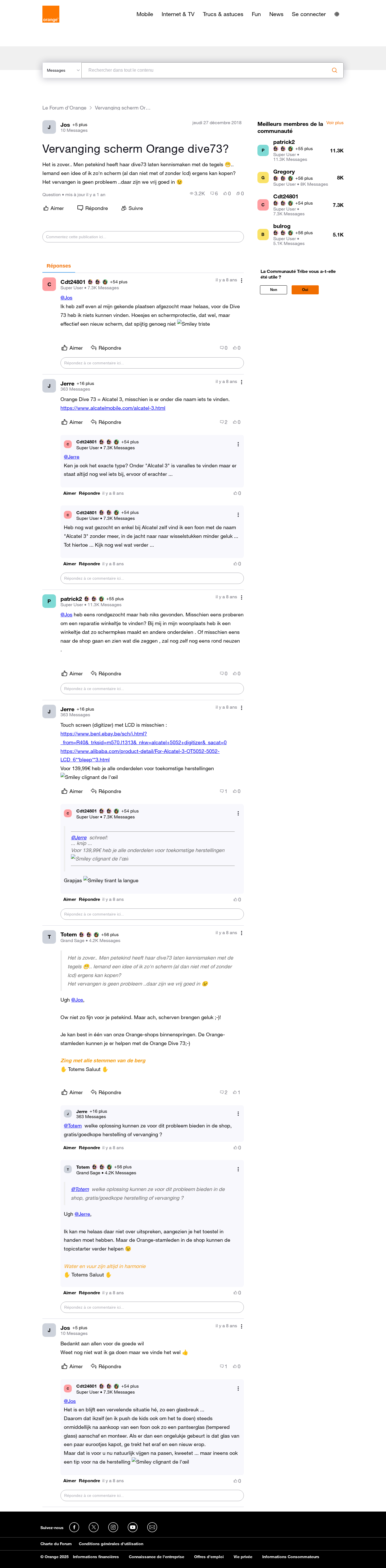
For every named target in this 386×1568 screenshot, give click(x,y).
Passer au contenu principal (30, 4)
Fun (256, 14)
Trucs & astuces (223, 14)
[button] (69, 493)
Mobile (144, 14)
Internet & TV (178, 14)
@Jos (66, 297)
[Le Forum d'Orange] (50, 14)
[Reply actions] (238, 444)
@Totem (73, 1125)
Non (273, 290)
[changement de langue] (337, 14)
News (276, 14)
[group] (197, 193)
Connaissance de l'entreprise (156, 1556)
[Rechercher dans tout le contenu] (334, 70)
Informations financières (96, 1556)
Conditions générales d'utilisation (111, 1543)
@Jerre (71, 457)
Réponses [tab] (59, 266)
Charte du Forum (56, 1543)
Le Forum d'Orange (64, 107)
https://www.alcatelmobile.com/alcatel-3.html (112, 408)
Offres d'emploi (209, 1556)
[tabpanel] (143, 890)
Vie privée (243, 1556)
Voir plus (335, 122)
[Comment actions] (241, 280)
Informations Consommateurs (290, 1556)
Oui (305, 290)
